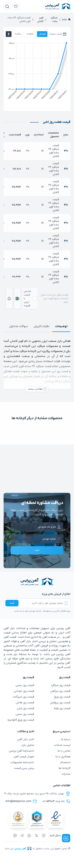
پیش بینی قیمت (24, 768)
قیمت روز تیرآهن (60, 691)
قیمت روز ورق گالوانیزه (21, 720)
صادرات (66, 774)
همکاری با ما (62, 756)
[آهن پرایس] (37, 582)
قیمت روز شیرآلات (23, 697)
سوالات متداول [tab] (18, 326)
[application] (37, 72)
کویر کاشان (40, 19)
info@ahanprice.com (18, 801)
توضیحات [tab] (61, 326)
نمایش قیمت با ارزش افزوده (27, 298)
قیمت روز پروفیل (60, 702)
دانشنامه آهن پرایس (21, 751)
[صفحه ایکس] (36, 835)
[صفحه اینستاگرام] (43, 835)
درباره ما (65, 739)
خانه (64, 19)
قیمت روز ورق (62, 697)
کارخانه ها (64, 768)
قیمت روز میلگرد (60, 685)
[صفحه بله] (15, 835)
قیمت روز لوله (62, 708)
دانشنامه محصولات (22, 762)
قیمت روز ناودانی (24, 691)
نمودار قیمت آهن (23, 756)
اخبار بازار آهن (25, 739)
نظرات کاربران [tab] (41, 326)
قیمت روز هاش (25, 702)
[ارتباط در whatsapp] (29, 835)
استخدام (65, 762)
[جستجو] (7, 6)
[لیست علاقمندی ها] (15, 6)
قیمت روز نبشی (25, 685)
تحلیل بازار (27, 745)
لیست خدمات (62, 745)
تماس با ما (63, 751)
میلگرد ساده (53, 19)
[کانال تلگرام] (22, 835)
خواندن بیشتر (35, 389)
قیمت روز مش (25, 708)
